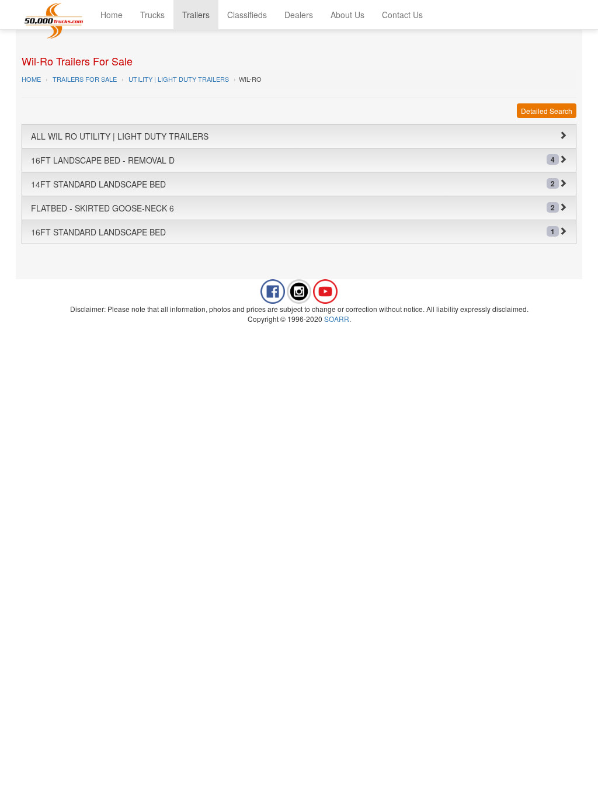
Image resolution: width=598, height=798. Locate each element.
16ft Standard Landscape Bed (293, 232)
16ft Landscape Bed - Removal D (293, 160)
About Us (347, 14)
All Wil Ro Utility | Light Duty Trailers (119, 136)
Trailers (196, 14)
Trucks (152, 14)
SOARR (336, 319)
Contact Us (402, 14)
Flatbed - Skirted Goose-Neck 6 (293, 208)
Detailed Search (546, 111)
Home (111, 14)
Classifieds (247, 14)
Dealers (298, 14)
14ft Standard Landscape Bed (293, 184)
